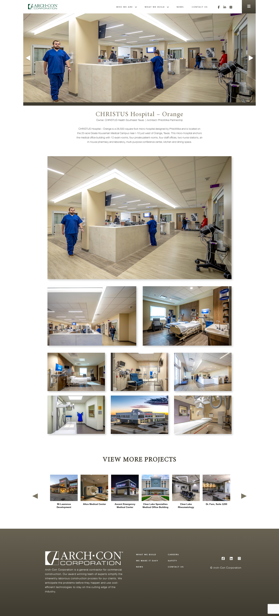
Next (251, 58)
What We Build (155, 7)
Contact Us (200, 7)
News (180, 7)
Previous (27, 58)
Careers (173, 554)
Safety (172, 560)
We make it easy (147, 560)
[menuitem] (126, 7)
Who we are (124, 7)
